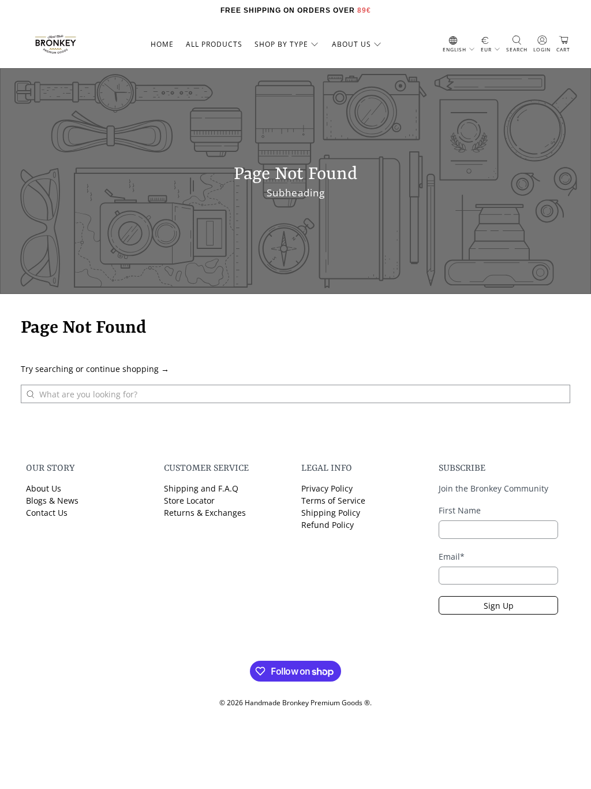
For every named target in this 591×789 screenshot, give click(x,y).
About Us (43, 488)
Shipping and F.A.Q (201, 488)
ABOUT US (351, 44)
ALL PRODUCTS (214, 44)
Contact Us (47, 512)
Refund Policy (327, 524)
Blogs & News (52, 500)
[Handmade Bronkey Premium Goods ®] (55, 44)
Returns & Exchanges (205, 512)
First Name (460, 510)
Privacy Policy (327, 488)
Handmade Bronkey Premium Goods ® (307, 702)
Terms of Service (333, 500)
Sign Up (499, 605)
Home (162, 44)
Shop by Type (281, 44)
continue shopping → (127, 368)
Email (452, 556)
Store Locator (189, 500)
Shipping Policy (330, 512)
